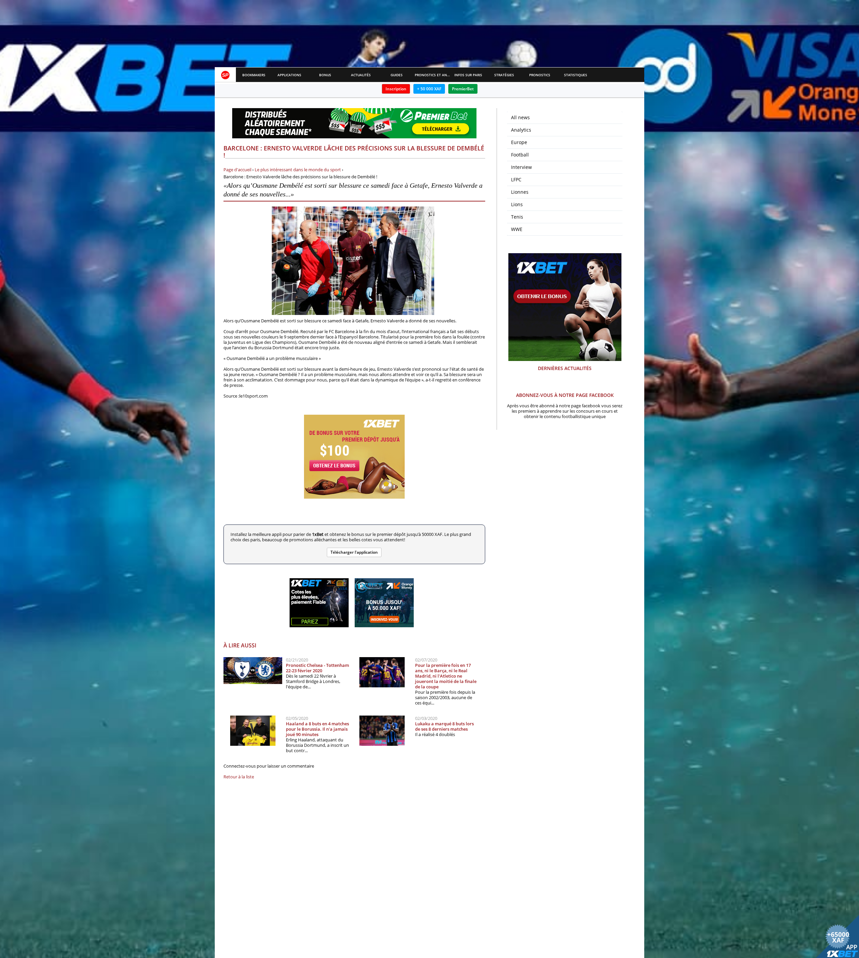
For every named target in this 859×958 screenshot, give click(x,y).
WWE (516, 229)
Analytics (521, 130)
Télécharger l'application (354, 552)
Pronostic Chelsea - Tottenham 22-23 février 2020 (317, 668)
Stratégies (504, 75)
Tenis (517, 217)
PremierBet (463, 89)
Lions (517, 204)
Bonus (325, 75)
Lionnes (519, 192)
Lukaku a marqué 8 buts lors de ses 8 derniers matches (444, 726)
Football (520, 154)
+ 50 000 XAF (429, 89)
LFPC (516, 179)
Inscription (396, 89)
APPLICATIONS (289, 75)
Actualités (361, 75)
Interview (521, 167)
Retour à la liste (238, 777)
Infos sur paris (468, 75)
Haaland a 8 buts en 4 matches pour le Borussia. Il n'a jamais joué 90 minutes (317, 729)
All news (520, 117)
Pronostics (539, 75)
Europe (519, 142)
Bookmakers (253, 75)
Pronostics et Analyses (433, 75)
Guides (397, 75)
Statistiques (575, 75)
